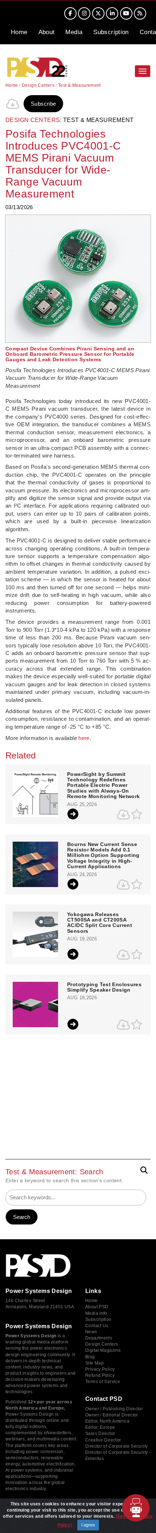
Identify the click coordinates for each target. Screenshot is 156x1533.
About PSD (96, 1306)
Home (19, 32)
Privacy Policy (100, 1369)
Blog (90, 1356)
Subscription (111, 32)
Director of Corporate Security (116, 1446)
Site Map (94, 1363)
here (84, 738)
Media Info (96, 1313)
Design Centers (38, 85)
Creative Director (103, 1440)
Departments (98, 1338)
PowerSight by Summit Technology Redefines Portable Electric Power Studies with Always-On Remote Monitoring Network (103, 786)
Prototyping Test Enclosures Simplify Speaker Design (104, 987)
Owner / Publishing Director (114, 1408)
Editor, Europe (100, 1427)
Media (73, 32)
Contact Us (96, 1325)
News (91, 1331)
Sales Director (100, 1433)
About (46, 32)
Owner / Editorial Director (111, 1415)
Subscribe (43, 104)
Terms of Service (102, 1381)
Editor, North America (107, 1421)
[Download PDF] (12, 104)
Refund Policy (100, 1375)
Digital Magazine (103, 1350)
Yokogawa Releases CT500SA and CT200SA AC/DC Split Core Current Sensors (99, 923)
